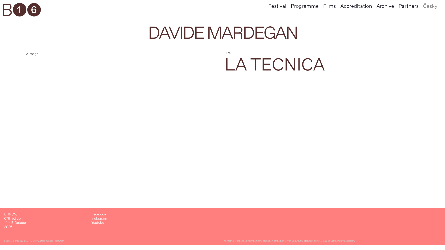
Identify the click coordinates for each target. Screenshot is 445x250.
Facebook (98, 214)
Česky (430, 6)
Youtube (97, 223)
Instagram (99, 218)
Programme (305, 6)
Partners (409, 6)
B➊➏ (21, 10)
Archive (385, 6)
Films (329, 6)
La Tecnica (275, 65)
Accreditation (356, 6)
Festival (277, 6)
